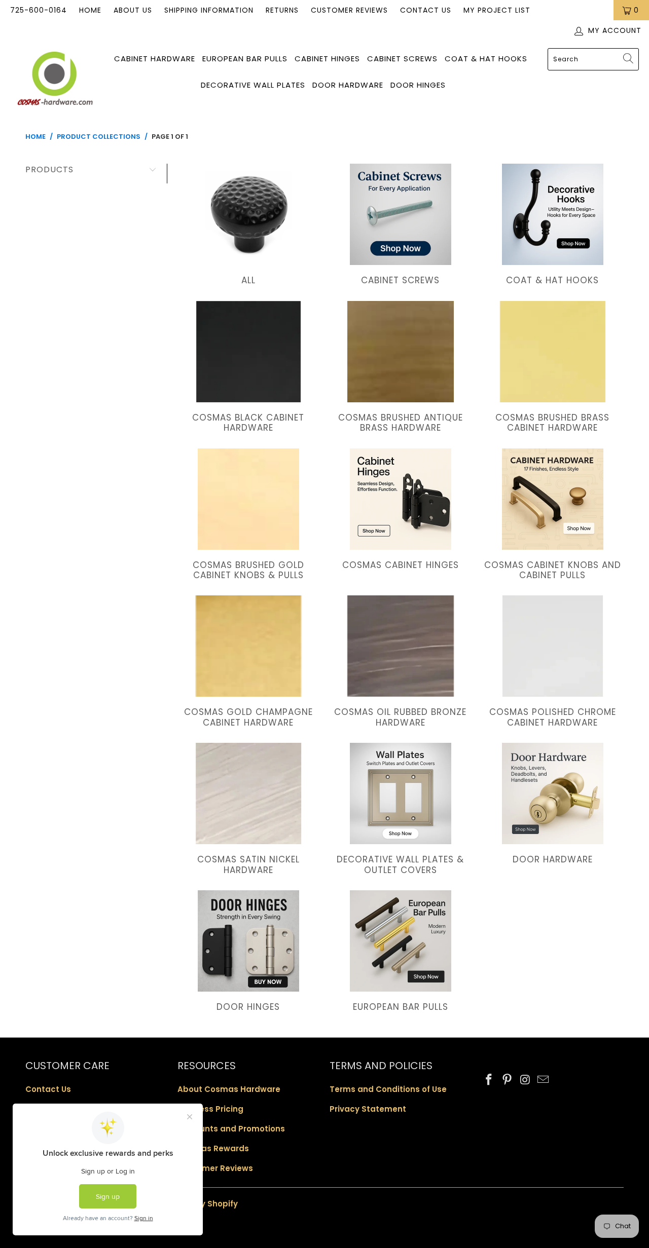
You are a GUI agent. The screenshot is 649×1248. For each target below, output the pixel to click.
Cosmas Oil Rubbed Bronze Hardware (401, 662)
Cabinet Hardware (154, 58)
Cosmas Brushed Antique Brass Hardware (401, 368)
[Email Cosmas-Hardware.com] (543, 1080)
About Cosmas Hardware (228, 1089)
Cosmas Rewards (213, 1148)
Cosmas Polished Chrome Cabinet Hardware (553, 662)
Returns (282, 10)
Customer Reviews (349, 10)
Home (90, 10)
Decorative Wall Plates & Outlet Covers (401, 810)
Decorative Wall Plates (253, 85)
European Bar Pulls (244, 58)
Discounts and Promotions (231, 1128)
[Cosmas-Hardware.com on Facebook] (489, 1080)
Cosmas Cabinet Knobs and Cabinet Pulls (553, 515)
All (248, 226)
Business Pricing (210, 1109)
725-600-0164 (38, 10)
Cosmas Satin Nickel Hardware (248, 810)
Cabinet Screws (402, 58)
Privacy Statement (368, 1109)
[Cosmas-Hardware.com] (54, 80)
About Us (133, 10)
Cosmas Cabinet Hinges (401, 510)
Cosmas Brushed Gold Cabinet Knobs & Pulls (248, 515)
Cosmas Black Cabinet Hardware (248, 368)
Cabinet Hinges (327, 58)
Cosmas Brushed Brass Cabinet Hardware (553, 368)
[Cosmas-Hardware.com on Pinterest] (507, 1080)
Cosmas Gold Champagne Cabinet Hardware (248, 662)
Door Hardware (347, 85)
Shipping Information (209, 10)
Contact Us (425, 10)
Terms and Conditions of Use (388, 1089)
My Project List (496, 10)
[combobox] (593, 59)
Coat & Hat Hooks (486, 58)
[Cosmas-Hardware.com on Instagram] (525, 1080)
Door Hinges (418, 85)
